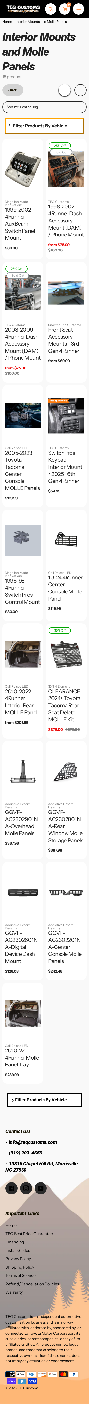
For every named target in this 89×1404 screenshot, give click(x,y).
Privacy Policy (18, 1258)
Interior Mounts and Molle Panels (41, 21)
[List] (80, 90)
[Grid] (65, 90)
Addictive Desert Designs (17, 805)
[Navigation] (78, 9)
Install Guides (17, 1250)
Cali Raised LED (16, 448)
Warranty (14, 1292)
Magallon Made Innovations (16, 203)
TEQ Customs (58, 202)
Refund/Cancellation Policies (32, 1283)
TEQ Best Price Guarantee (29, 1233)
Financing (14, 1242)
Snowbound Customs (64, 325)
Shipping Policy (19, 1267)
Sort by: (13, 107)
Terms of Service (20, 1275)
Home (7, 21)
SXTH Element (59, 686)
